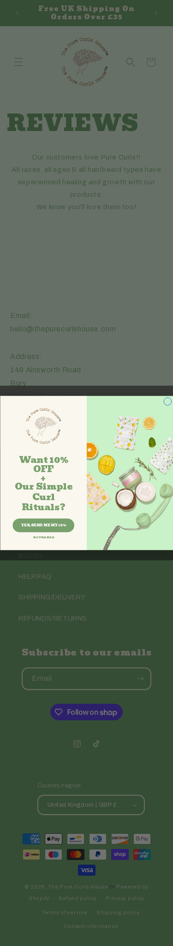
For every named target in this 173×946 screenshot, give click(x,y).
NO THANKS (43, 538)
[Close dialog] (167, 401)
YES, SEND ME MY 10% (43, 525)
